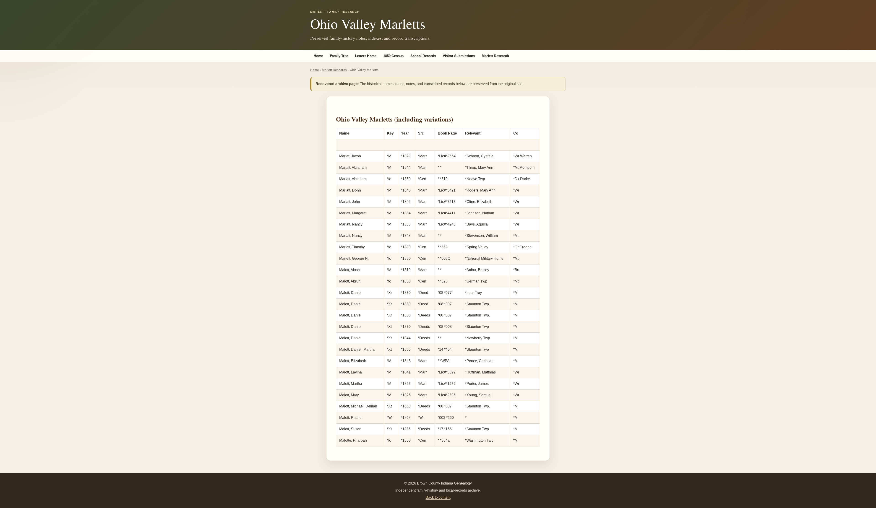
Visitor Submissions (459, 56)
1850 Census (393, 56)
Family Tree (339, 56)
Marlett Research (495, 56)
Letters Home (365, 56)
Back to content (438, 497)
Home (318, 56)
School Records (423, 56)
